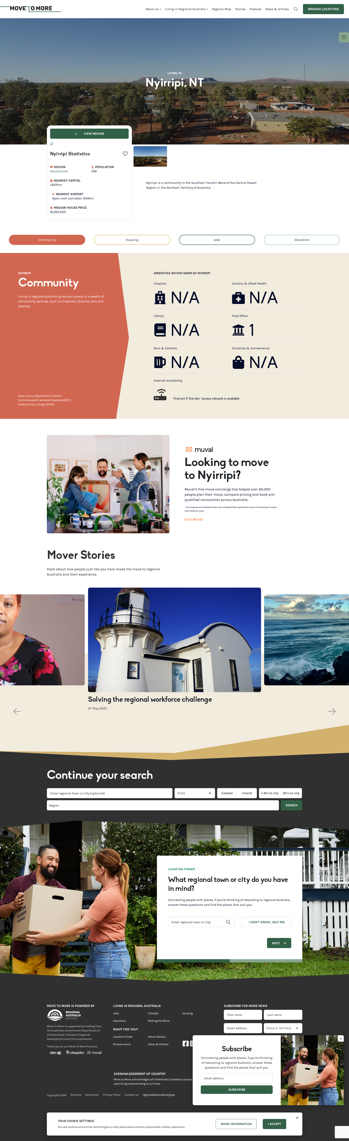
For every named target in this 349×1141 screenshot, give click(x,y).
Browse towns (122, 1044)
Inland (247, 793)
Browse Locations (323, 9)
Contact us (131, 1095)
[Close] (297, 1117)
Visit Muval (194, 519)
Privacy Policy (112, 1095)
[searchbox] (104, 805)
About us (152, 9)
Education (302, 240)
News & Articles (277, 9)
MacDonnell (59, 171)
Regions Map (221, 9)
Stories (240, 9)
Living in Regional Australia (185, 9)
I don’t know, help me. (267, 922)
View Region (93, 133)
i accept (274, 1124)
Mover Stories (157, 1036)
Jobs (217, 240)
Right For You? (125, 1029)
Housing (132, 240)
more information (236, 1124)
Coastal (227, 793)
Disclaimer (92, 1095)
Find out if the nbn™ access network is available (206, 398)
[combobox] (110, 793)
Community (47, 240)
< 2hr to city (270, 793)
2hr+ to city (291, 793)
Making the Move (159, 1020)
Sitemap (75, 1095)
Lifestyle (153, 1013)
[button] (17, 711)
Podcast (255, 9)
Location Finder (123, 1036)
